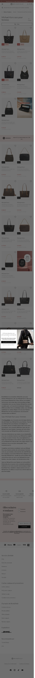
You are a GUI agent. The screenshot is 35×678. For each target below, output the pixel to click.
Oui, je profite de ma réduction (8, 342)
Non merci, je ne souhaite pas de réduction (8, 344)
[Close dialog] (32, 330)
